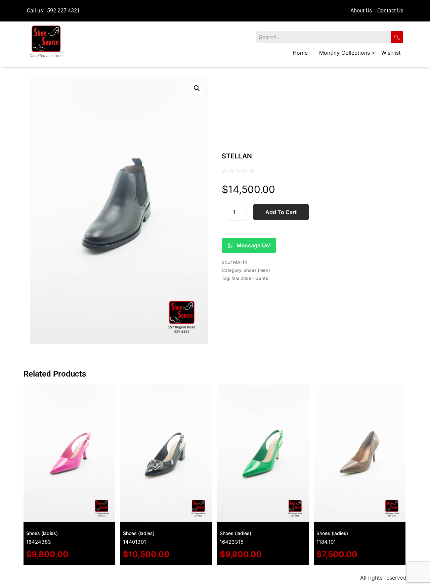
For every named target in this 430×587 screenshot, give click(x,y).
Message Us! (253, 245)
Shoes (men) (257, 270)
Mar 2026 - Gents (249, 278)
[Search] (397, 37)
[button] (197, 88)
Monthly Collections (344, 52)
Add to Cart (281, 212)
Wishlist (391, 52)
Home (300, 52)
